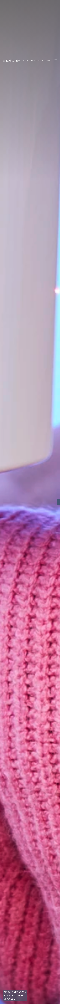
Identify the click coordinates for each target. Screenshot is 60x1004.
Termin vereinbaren (29, 60)
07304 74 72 (39, 60)
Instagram (58, 503)
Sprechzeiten (49, 60)
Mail (58, 500)
